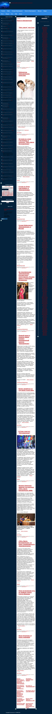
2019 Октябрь (45, 242)
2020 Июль (45, 253)
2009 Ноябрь (44, 107)
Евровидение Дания (6, 74)
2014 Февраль (45, 169)
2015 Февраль (45, 184)
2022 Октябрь (45, 283)
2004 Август (44, 42)
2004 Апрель (44, 39)
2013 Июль (45, 160)
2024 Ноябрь (44, 310)
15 (9, 192)
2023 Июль (45, 294)
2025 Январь (44, 313)
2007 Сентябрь (45, 75)
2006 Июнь (45, 59)
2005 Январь (44, 45)
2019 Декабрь (45, 244)
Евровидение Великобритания (6, 61)
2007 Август (44, 74)
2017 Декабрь (45, 224)
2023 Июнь (45, 293)
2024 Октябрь (45, 309)
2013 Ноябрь (44, 165)
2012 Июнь (45, 145)
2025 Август (44, 321)
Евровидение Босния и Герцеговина (7, 58)
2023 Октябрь (45, 298)
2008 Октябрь (45, 91)
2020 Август (44, 254)
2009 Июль (45, 102)
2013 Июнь (45, 159)
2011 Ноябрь (44, 136)
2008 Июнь (45, 86)
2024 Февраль (45, 303)
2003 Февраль (45, 28)
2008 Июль (45, 87)
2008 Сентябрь (45, 90)
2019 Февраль (45, 238)
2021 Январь (44, 260)
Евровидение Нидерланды (5, 118)
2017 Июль (45, 218)
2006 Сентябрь (45, 61)
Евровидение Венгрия (7, 64)
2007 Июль (45, 73)
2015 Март (45, 185)
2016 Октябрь (45, 208)
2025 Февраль (45, 314)
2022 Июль (45, 281)
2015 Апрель (44, 186)
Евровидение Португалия (8, 127)
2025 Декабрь (45, 326)
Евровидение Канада (7, 92)
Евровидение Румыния (7, 132)
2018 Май (45, 230)
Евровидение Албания (7, 40)
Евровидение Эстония (7, 178)
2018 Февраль (45, 226)
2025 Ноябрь (44, 325)
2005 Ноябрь (44, 53)
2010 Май (45, 114)
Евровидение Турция (7, 148)
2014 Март (45, 170)
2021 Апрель (44, 264)
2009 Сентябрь (45, 105)
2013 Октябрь (45, 164)
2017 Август (44, 219)
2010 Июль (45, 117)
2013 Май (45, 158)
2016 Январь (44, 197)
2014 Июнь (45, 174)
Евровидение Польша (7, 125)
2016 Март (45, 199)
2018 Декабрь (45, 236)
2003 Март (45, 29)
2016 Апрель (44, 201)
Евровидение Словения (7, 145)
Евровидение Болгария (7, 54)
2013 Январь (44, 153)
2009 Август (44, 103)
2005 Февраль (45, 46)
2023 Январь (44, 287)
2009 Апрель (44, 98)
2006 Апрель (44, 57)
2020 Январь (44, 246)
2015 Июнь (45, 188)
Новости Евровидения (24, 20)
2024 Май (45, 306)
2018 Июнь (45, 231)
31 (12, 195)
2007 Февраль (45, 67)
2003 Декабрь (45, 34)
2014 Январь (44, 168)
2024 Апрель (44, 305)
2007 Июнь (45, 72)
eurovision (27, 67)
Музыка (4, 26)
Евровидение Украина (7, 150)
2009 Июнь (45, 101)
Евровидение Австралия (7, 31)
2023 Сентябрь (45, 297)
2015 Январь (44, 182)
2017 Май (45, 215)
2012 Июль (45, 146)
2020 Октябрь (45, 257)
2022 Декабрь (45, 286)
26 (4, 195)
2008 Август (44, 89)
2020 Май (45, 251)
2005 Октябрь (45, 52)
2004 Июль (45, 41)
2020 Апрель (44, 249)
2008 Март (45, 83)
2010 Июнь (45, 115)
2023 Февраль (45, 288)
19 (4, 193)
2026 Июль (45, 334)
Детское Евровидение (7, 20)
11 (2, 192)
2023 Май (45, 292)
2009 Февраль (45, 96)
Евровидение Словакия (7, 142)
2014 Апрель (44, 171)
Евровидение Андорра (7, 43)
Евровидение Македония (7, 109)
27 (5, 195)
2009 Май (45, 100)
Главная (18, 18)
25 (2, 195)
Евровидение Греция (7, 69)
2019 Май (45, 241)
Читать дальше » (21, 126)
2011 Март (45, 126)
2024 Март (45, 304)
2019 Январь (44, 237)
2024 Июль (45, 308)
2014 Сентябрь (45, 178)
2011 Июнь (45, 130)
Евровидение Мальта (7, 112)
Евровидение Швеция (7, 175)
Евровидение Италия (7, 89)
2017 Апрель (44, 214)
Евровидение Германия (7, 66)
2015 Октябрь (45, 193)
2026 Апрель (44, 331)
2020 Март (45, 248)
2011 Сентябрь (45, 134)
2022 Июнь (45, 280)
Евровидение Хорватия (7, 163)
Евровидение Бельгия (7, 51)
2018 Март (45, 227)
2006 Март (45, 56)
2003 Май (45, 30)
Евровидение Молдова (7, 114)
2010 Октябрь (45, 120)
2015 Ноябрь (44, 195)
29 (9, 195)
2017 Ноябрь (44, 223)
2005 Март (45, 47)
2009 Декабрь (45, 108)
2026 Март (45, 330)
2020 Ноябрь (44, 258)
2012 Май (45, 143)
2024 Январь (44, 302)
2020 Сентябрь (45, 255)
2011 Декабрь (45, 137)
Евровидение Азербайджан (5, 38)
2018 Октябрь (45, 233)
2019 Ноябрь (44, 243)
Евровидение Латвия (7, 97)
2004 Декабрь (45, 44)
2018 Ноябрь (44, 235)
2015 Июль (45, 190)
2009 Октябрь (45, 106)
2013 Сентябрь (45, 163)
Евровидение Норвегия (7, 121)
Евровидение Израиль (7, 76)
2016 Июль (45, 204)
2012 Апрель (44, 142)
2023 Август (44, 296)
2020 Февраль (45, 247)
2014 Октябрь (45, 179)
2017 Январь (44, 210)
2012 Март (45, 141)
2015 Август (44, 191)
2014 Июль (45, 175)
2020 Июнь (45, 252)
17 (12, 192)
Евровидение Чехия (6, 169)
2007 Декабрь (45, 79)
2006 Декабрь (45, 64)
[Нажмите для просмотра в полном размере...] (26, 525)
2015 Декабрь (45, 196)
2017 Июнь (45, 216)
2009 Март (45, 97)
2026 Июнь (45, 333)
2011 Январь (44, 124)
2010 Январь (44, 109)
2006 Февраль (45, 55)
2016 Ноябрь (44, 209)
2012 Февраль (45, 140)
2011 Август (44, 132)
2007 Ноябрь (44, 78)
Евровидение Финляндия (8, 156)
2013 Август (44, 162)
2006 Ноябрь (44, 63)
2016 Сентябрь (45, 207)
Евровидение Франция (7, 160)
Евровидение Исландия (7, 82)
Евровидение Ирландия (7, 79)
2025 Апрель (44, 316)
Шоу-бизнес (5, 28)
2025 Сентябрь (45, 322)
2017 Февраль (45, 212)
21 (7, 193)
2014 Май (45, 173)
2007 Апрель (44, 69)
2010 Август (44, 118)
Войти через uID (44, 18)
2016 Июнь (45, 203)
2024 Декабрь (45, 311)
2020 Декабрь (45, 259)
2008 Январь (44, 80)
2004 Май (45, 40)
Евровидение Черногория (8, 166)
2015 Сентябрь (45, 192)
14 (7, 192)
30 (10, 195)
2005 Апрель (44, 49)
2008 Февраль (45, 81)
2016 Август (44, 206)
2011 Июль (45, 131)
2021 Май (45, 265)
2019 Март (45, 240)
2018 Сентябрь (45, 232)
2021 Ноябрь (44, 271)
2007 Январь (44, 66)
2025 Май (45, 317)
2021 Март (45, 263)
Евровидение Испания (7, 87)
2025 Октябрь (45, 324)
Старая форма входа (44, 21)
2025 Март (45, 315)
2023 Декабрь (45, 300)
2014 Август (44, 176)
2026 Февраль (45, 328)
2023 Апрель (44, 291)
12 (4, 192)
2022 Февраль (45, 275)
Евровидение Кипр (6, 95)
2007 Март (45, 68)
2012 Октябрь (45, 150)
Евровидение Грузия (6, 71)
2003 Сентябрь (45, 33)
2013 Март (45, 156)
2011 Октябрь (45, 135)
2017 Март (45, 213)
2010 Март (45, 112)
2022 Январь (44, 274)
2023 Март (45, 289)
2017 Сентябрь (45, 220)
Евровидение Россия (7, 130)
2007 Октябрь (45, 77)
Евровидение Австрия (7, 35)
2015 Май (45, 187)
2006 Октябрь (45, 62)
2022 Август (44, 282)
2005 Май (45, 50)
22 (9, 193)
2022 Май (45, 279)
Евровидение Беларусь (7, 48)
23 (10, 193)
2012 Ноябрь (44, 151)
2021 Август (44, 268)
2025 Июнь (45, 319)
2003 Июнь (45, 32)
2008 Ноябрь (44, 92)
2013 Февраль (45, 154)
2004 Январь (44, 35)
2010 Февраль (45, 111)
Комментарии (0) (24, 182)
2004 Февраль (45, 36)
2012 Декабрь (45, 152)
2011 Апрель (44, 128)
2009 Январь (44, 95)
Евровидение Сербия (7, 139)
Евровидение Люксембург (5, 106)
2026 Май (45, 332)
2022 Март (45, 276)
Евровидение (5, 18)
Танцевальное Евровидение (5, 23)
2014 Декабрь (45, 181)
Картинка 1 (26, 130)
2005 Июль (45, 51)
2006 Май (45, 58)
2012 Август (44, 147)
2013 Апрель (44, 157)
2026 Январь (44, 327)
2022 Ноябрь (44, 285)
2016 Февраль (45, 198)
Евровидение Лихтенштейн (5, 104)
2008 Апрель (44, 84)
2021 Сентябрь (45, 269)
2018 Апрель (44, 229)
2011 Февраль (45, 125)
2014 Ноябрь (44, 180)
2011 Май (45, 129)
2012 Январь (44, 139)
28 (7, 195)
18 (2, 193)
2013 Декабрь (45, 167)
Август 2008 (7, 186)
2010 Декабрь (45, 123)
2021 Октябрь (45, 270)
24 (12, 193)
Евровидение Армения (7, 45)
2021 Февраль (45, 261)
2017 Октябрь (45, 221)
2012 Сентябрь (45, 148)
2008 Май (45, 85)
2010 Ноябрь (44, 122)
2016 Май (45, 202)
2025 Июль (45, 320)
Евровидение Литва (6, 100)
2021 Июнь (45, 266)
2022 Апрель (44, 277)
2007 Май (45, 70)
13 (5, 192)
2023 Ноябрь (44, 299)
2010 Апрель (44, 113)
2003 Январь (44, 27)
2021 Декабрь (45, 272)
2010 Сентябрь (45, 119)
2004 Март (45, 38)
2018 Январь (44, 225)
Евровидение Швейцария (8, 172)
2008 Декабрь (45, 94)
